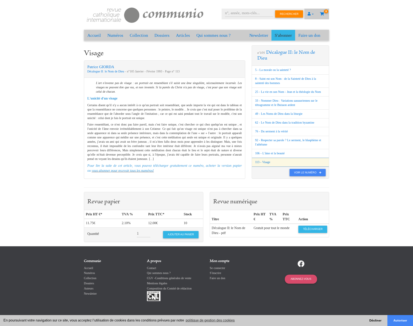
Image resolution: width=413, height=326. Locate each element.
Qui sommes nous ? (213, 35)
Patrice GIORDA (100, 67)
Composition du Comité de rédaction (169, 288)
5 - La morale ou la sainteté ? (273, 70)
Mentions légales (157, 283)
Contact (151, 268)
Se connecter (217, 268)
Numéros (115, 35)
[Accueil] (145, 14)
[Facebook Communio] (301, 264)
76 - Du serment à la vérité (271, 131)
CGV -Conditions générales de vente (169, 278)
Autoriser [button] (400, 320)
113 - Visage (262, 162)
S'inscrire (215, 273)
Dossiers (162, 35)
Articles (183, 35)
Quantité (93, 234)
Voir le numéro (305, 172)
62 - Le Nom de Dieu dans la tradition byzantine (284, 122)
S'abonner (283, 35)
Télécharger (313, 229)
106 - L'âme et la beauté (270, 153)
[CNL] (153, 295)
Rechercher (289, 13)
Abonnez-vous (301, 278)
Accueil (94, 35)
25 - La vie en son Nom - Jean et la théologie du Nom (288, 91)
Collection (139, 35)
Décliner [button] (375, 320)
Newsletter (258, 35)
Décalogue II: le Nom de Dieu (106, 71)
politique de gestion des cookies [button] (210, 320)
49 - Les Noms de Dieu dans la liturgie (278, 113)
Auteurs (88, 288)
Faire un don (309, 35)
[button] (310, 14)
